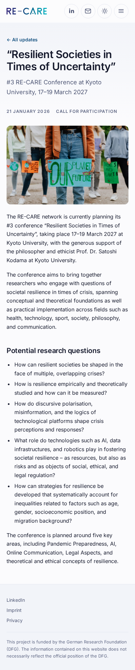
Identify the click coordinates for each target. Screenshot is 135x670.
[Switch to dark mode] (104, 11)
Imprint (14, 610)
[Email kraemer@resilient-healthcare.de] (88, 11)
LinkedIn (16, 600)
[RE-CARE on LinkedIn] (71, 11)
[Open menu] (121, 11)
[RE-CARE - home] (27, 11)
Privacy (15, 620)
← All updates (22, 39)
